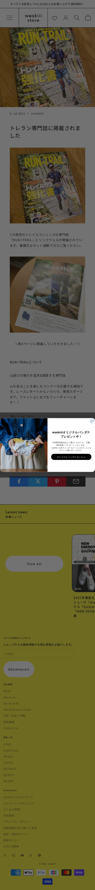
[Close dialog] (92, 421)
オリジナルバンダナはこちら (71, 456)
